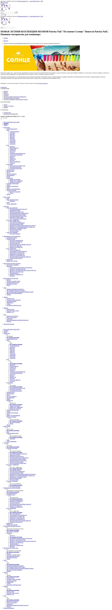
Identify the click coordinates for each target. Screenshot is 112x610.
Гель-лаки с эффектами (13, 220)
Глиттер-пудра (10, 298)
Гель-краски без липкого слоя (17, 165)
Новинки (6, 123)
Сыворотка (9, 318)
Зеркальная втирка (11, 301)
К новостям (4, 87)
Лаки (5, 287)
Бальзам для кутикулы (12, 316)
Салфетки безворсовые (13, 183)
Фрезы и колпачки (11, 190)
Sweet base (12, 142)
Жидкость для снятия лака (16, 271)
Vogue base (12, 139)
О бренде (6, 95)
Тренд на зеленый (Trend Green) (18, 218)
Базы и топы (7, 197)
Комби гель (10, 259)
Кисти (8, 172)
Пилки (8, 285)
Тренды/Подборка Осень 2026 (11, 122)
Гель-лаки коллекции (12, 207)
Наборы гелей (10, 309)
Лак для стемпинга (12, 174)
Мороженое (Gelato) (15, 210)
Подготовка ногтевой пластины (12, 263)
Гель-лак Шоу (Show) (15, 221)
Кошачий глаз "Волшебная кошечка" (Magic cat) (22, 227)
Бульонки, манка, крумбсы (14, 300)
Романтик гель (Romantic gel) (17, 255)
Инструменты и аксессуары (11, 278)
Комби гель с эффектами (16, 180)
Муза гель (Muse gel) (15, 250)
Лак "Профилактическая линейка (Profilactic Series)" (20, 292)
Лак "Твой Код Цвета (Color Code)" (16, 290)
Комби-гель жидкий (15, 179)
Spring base (12, 144)
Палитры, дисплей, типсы (13, 281)
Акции (5, 104)
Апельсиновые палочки (13, 282)
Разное (8, 176)
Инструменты (10, 171)
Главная (6, 38)
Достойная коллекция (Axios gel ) (18, 209)
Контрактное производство (11, 114)
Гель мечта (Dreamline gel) (16, 240)
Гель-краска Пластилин (16, 168)
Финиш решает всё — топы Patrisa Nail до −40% (30, 1)
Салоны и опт (7, 112)
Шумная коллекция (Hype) (17, 212)
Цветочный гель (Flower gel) (17, 252)
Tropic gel (12, 163)
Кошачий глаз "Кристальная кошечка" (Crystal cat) (23, 225)
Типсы (8, 184)
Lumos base (13, 141)
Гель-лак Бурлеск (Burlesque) (17, 222)
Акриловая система (12, 237)
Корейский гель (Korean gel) (17, 254)
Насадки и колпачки (15, 191)
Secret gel (12, 160)
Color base (12, 133)
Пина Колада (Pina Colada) (16, 217)
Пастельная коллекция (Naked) (18, 214)
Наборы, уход (10, 312)
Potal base (12, 138)
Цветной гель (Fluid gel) (16, 241)
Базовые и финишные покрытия (15, 289)
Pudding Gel (13, 159)
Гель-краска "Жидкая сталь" (14, 305)
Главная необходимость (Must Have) (19, 213)
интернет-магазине (43, 83)
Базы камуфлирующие (12, 199)
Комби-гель (10, 178)
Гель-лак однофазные (12, 232)
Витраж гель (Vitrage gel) (16, 247)
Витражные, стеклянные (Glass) (18, 228)
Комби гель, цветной (15, 182)
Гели (8, 145)
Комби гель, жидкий (12, 261)
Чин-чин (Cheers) (14, 231)
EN (3, 4)
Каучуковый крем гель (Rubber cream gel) (20, 244)
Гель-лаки (6, 206)
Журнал (6, 92)
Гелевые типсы (11, 169)
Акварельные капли (12, 128)
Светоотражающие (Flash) (16, 224)
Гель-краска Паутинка (15, 167)
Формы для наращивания (13, 189)
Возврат (6, 107)
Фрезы (11, 193)
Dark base (12, 137)
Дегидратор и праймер (13, 264)
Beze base (12, 134)
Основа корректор (14, 131)
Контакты (6, 94)
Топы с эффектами (11, 203)
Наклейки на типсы (12, 283)
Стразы (9, 304)
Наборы (9, 294)
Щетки (8, 194)
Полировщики (10, 175)
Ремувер (9, 321)
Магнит (9, 279)
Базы (8, 130)
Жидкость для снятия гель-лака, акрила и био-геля (23, 270)
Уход (5, 314)
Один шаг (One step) (15, 233)
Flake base (12, 135)
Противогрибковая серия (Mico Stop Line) (17, 320)
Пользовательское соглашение (11, 98)
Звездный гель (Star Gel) (16, 258)
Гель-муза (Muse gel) (15, 161)
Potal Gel (12, 157)
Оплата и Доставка (9, 106)
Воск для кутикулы (12, 317)
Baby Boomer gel (14, 148)
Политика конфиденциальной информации (15, 96)
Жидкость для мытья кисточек (17, 269)
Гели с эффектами (11, 248)
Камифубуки (10, 302)
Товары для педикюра (12, 186)
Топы (8, 187)
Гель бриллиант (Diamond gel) (17, 153)
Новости (6, 40)
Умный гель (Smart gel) (16, 246)
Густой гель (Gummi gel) (16, 154)
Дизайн (6, 297)
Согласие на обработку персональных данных (16, 99)
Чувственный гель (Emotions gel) (18, 251)
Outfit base (12, 201)
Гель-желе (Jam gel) (15, 243)
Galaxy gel (12, 156)
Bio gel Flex (13, 150)
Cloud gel (12, 152)
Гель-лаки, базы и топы (13, 310)
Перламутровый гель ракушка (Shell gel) (20, 256)
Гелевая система (11, 239)
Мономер (12, 275)
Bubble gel (12, 146)
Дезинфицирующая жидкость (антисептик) (21, 267)
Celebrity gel (13, 149)
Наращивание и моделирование (12, 236)
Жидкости (9, 266)
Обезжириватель (14, 273)
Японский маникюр (9, 324)
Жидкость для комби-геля (16, 274)
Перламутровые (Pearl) (16, 229)
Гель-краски (10, 164)
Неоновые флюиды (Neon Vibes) (18, 216)
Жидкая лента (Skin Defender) (14, 293)
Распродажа (7, 127)
